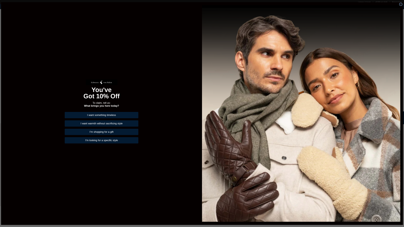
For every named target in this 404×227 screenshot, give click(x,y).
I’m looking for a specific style (101, 140)
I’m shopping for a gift (102, 131)
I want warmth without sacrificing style (102, 123)
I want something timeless (101, 115)
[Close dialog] (400, 4)
